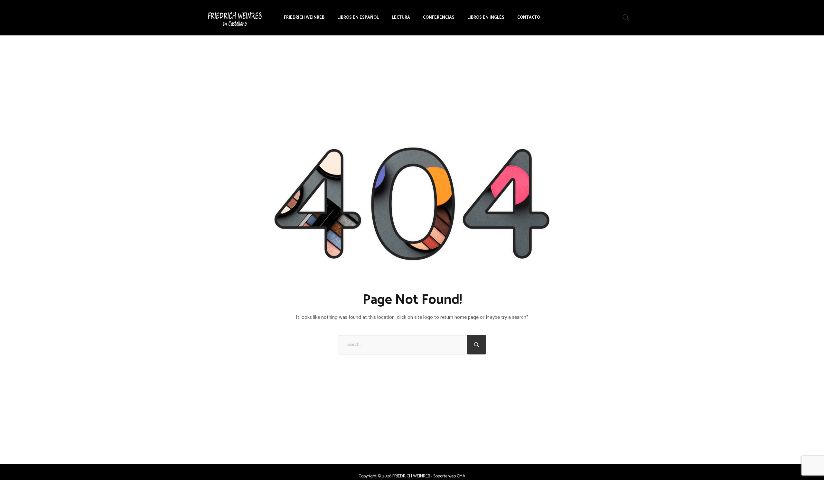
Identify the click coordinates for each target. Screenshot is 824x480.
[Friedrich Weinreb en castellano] (209, 17)
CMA (461, 476)
